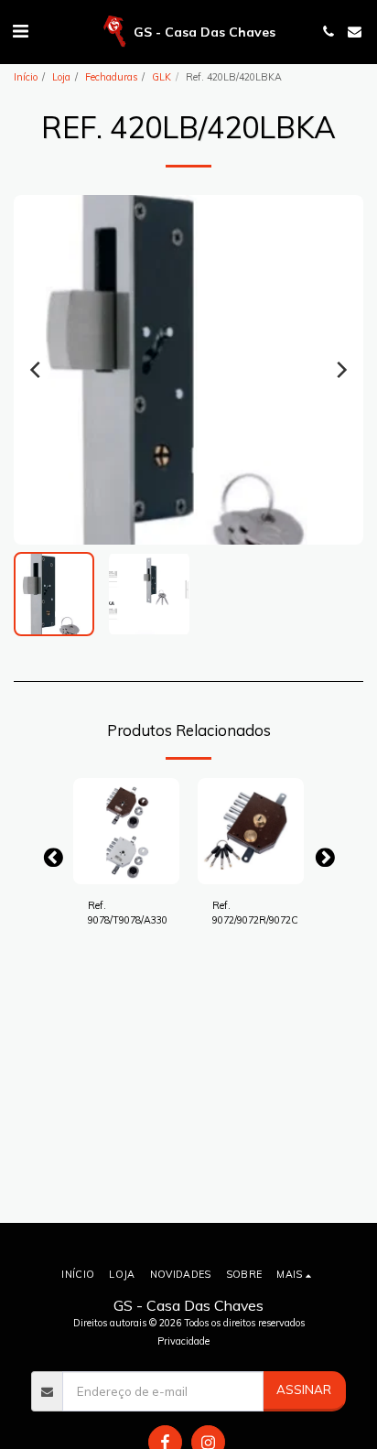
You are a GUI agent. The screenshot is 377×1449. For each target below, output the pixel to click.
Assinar (303, 1389)
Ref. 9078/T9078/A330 (127, 912)
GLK (161, 76)
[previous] (36, 370)
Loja (61, 76)
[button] (20, 31)
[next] (340, 370)
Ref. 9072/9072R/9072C (255, 912)
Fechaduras (111, 76)
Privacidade (183, 1341)
